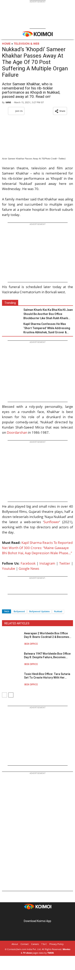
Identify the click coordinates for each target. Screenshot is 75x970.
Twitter (64, 563)
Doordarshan (17, 432)
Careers (35, 944)
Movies (66, 949)
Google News (29, 568)
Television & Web (26, 43)
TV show (27, 952)
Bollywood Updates (39, 611)
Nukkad (58, 611)
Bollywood (19, 611)
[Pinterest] (37, 915)
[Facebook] (5, 604)
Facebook (28, 563)
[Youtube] (48, 915)
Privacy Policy (56, 944)
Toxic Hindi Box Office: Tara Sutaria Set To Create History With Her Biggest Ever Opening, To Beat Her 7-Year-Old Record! (48, 675)
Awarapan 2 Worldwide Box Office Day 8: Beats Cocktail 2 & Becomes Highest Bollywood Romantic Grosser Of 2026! (46, 635)
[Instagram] (32, 915)
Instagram (47, 563)
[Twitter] (12, 604)
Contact (25, 944)
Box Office (31, 643)
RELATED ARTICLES (16, 623)
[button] (60, 111)
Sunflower (51, 522)
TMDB (50, 952)
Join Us (19, 110)
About (15, 944)
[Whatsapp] (19, 604)
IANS (8, 102)
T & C (44, 944)
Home (6, 43)
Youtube (8, 568)
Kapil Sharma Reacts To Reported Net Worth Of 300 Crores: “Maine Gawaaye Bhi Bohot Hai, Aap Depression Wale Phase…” (37, 547)
